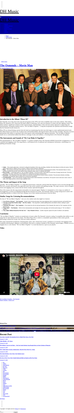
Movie (4, 380)
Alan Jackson (6, 365)
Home (6, 24)
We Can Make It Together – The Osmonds (9, 299)
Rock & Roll (8, 29)
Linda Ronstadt (6, 379)
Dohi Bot (4, 68)
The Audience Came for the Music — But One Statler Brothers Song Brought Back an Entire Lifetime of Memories (25, 345)
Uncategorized (6, 396)
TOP (4, 395)
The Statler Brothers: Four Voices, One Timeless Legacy (12, 353)
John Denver (6, 378)
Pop (5, 30)
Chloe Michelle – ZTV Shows (6, 341)
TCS (4, 391)
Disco (6, 32)
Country (6, 27)
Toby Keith (5, 393)
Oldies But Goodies (7, 385)
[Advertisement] (37, 50)
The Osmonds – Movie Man (16, 65)
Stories (4, 389)
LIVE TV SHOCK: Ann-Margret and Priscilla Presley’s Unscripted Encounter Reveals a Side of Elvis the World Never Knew (35, 330)
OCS (4, 384)
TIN (4, 392)
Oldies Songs (8, 26)
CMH (4, 369)
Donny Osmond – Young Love (7, 300)
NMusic (5, 383)
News (4, 382)
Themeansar (23, 408)
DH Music (9, 11)
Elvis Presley (6, 372)
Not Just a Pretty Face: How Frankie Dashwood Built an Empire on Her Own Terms (18, 357)
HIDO (4, 376)
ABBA (4, 363)
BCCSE (5, 366)
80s (3, 362)
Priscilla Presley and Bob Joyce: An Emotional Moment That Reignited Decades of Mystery (25, 328)
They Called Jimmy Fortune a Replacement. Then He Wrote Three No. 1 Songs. (17, 349)
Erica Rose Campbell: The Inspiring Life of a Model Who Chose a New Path (16, 337)
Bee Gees (5, 367)
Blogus (16, 408)
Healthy (5, 375)
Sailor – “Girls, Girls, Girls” (8, 326)
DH (4, 371)
